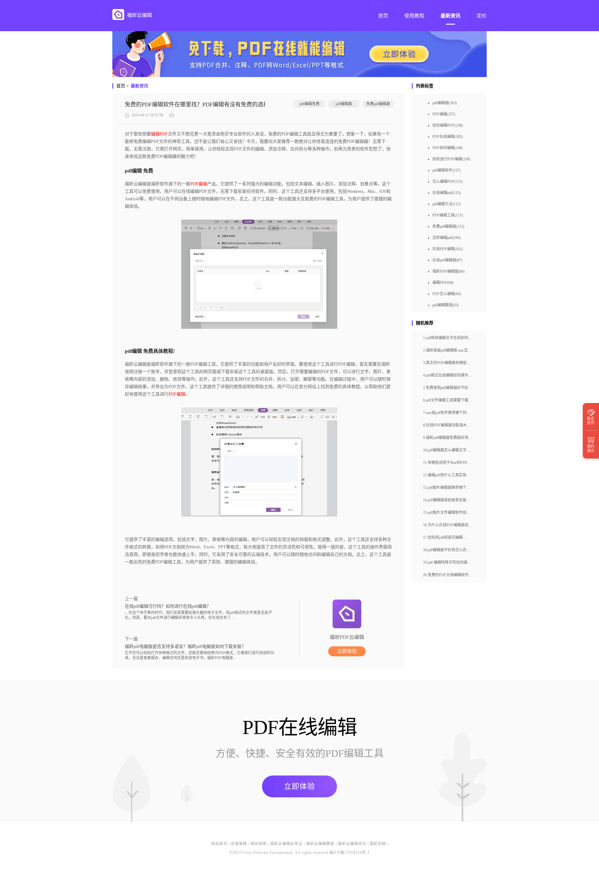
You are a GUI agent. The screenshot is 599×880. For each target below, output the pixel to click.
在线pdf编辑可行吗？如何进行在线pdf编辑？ (168, 606)
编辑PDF (159, 134)
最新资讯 (139, 86)
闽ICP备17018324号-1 (349, 852)
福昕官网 (378, 844)
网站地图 (259, 844)
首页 (120, 86)
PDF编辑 (198, 184)
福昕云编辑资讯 (352, 844)
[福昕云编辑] (118, 14)
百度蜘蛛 (239, 844)
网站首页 (219, 844)
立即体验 (347, 651)
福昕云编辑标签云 (286, 844)
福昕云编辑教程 (320, 844)
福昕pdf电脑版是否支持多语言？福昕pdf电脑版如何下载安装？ (185, 646)
